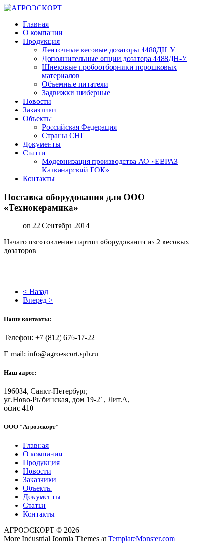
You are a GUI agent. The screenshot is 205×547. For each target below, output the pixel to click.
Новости (37, 101)
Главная (36, 24)
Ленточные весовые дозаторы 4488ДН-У (108, 50)
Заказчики (39, 110)
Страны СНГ (63, 136)
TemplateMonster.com (141, 539)
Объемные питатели (75, 84)
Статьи (34, 153)
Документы (42, 144)
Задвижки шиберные (76, 93)
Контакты (39, 178)
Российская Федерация (79, 127)
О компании (43, 33)
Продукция (41, 41)
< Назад (35, 291)
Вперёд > (38, 300)
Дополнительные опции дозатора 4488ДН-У (114, 58)
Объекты (37, 118)
